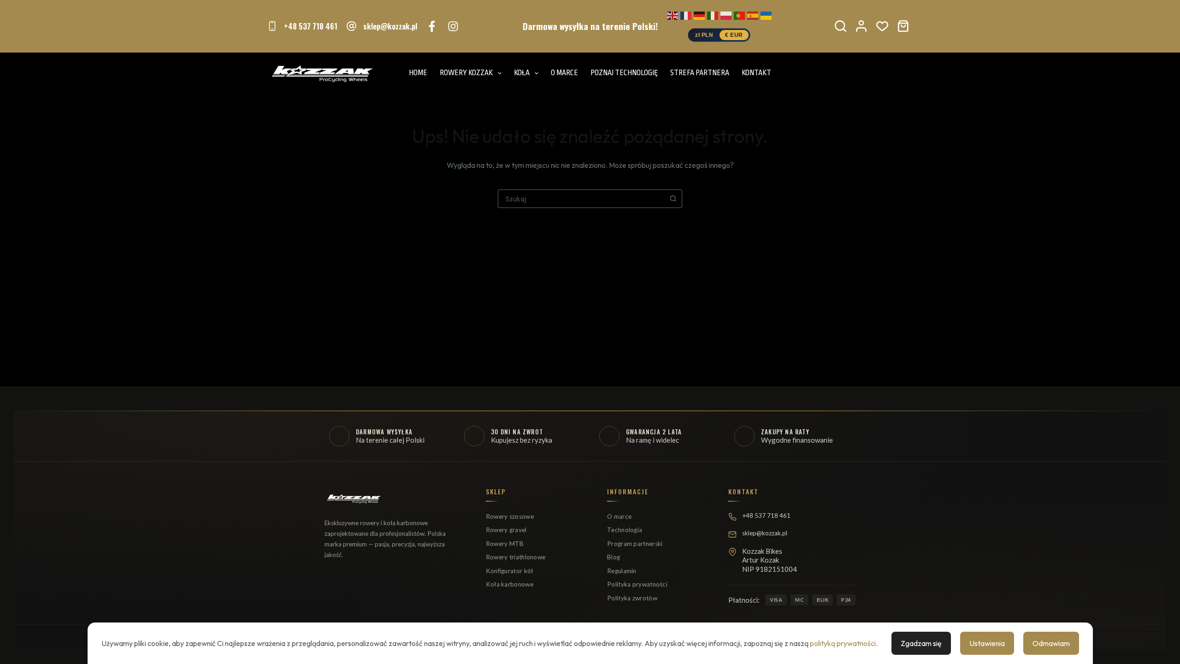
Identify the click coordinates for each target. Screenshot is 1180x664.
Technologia (624, 530)
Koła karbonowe (509, 584)
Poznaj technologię (624, 73)
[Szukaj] (840, 26)
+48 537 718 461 (310, 26)
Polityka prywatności (637, 584)
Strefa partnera (699, 73)
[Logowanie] (861, 26)
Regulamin (622, 571)
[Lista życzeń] (882, 26)
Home (418, 73)
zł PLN (704, 35)
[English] (672, 14)
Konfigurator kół (509, 571)
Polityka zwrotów (632, 598)
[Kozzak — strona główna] (353, 502)
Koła (522, 73)
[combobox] (581, 199)
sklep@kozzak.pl (390, 26)
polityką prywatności (843, 643)
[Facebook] (431, 26)
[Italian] (712, 14)
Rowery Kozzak (466, 73)
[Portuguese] (739, 14)
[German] (699, 14)
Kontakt (756, 73)
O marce (564, 73)
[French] (685, 14)
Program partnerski (634, 543)
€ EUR (734, 35)
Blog (613, 557)
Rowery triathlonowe (516, 557)
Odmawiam (1051, 643)
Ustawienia (987, 643)
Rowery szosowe (510, 516)
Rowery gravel (506, 530)
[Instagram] (453, 26)
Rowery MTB (505, 543)
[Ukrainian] (766, 14)
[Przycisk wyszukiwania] (673, 199)
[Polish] (726, 14)
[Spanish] (752, 14)
